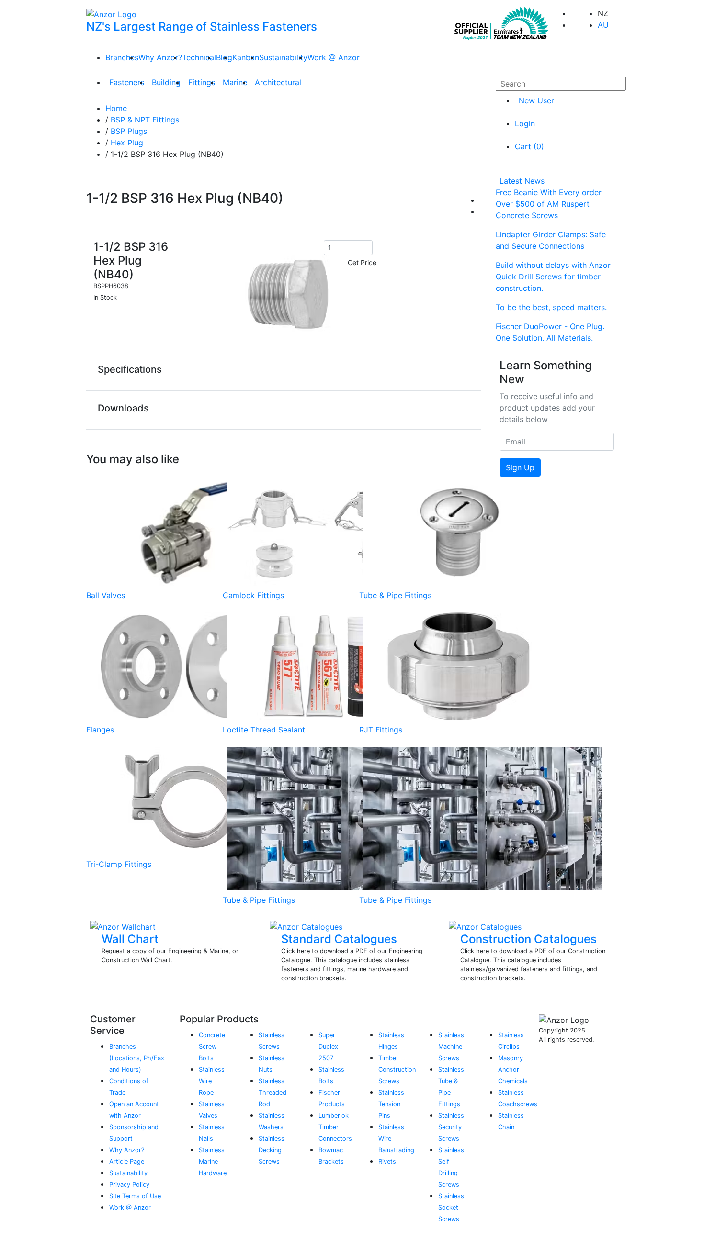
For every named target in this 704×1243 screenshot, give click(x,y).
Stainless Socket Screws (451, 1207)
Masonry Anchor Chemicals (513, 1069)
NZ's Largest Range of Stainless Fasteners (201, 26)
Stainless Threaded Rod (272, 1092)
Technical (199, 57)
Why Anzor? (160, 57)
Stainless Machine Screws (451, 1047)
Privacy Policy (129, 1184)
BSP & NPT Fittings (145, 119)
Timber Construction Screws (397, 1069)
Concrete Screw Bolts (212, 1047)
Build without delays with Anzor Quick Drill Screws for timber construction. (553, 276)
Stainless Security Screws (451, 1127)
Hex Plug (127, 142)
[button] (283, 371)
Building (166, 82)
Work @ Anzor (333, 57)
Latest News (522, 181)
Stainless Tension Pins (391, 1104)
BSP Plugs (129, 131)
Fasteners (126, 82)
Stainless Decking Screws (271, 1150)
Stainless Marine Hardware (213, 1161)
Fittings (201, 82)
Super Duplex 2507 (328, 1047)
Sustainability (283, 57)
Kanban (245, 57)
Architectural (278, 82)
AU (603, 25)
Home (116, 108)
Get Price (362, 262)
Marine (235, 82)
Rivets (387, 1161)
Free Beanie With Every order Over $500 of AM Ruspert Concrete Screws (549, 204)
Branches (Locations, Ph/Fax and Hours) (136, 1058)
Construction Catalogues (528, 939)
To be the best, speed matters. (551, 307)
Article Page (126, 1161)
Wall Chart (130, 939)
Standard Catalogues (339, 939)
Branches (121, 57)
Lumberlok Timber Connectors (335, 1127)
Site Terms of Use (135, 1195)
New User (536, 100)
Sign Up (520, 467)
